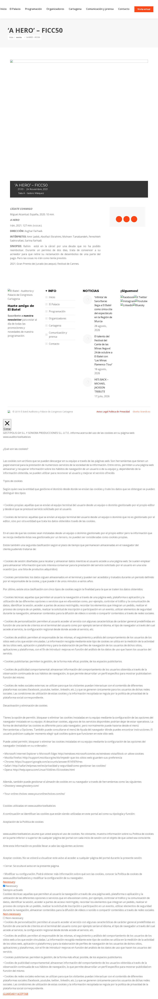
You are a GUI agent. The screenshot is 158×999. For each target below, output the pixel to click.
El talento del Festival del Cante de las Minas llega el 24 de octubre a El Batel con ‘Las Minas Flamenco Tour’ (103, 350)
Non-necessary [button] (12, 914)
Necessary (12, 886)
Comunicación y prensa (58, 334)
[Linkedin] (127, 305)
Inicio (52, 297)
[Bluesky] (138, 305)
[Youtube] (141, 301)
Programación (57, 311)
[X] (140, 297)
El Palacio (54, 304)
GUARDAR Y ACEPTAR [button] (15, 994)
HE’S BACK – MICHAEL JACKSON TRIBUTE (101, 385)
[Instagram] (128, 301)
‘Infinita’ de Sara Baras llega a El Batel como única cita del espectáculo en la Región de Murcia (103, 309)
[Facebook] (127, 297)
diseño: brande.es (141, 411)
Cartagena (55, 325)
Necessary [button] (9, 882)
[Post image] (87, 299)
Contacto (54, 343)
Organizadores (57, 318)
